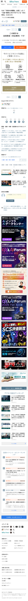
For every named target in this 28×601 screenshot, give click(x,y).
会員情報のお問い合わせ (19, 569)
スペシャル (9, 4)
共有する (24, 21)
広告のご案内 (4, 559)
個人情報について (5, 585)
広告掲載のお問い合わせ (19, 572)
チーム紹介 (4, 556)
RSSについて (17, 543)
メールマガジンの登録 (6, 541)
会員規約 (4, 548)
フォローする (24, 25)
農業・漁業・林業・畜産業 (8, 25)
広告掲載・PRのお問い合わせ (13, 517)
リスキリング (22, 4)
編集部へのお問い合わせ (7, 569)
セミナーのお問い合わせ (7, 572)
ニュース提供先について (19, 545)
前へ (9, 29)
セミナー (3, 4)
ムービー (16, 4)
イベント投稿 (4, 561)
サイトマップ (4, 545)
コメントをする (10, 200)
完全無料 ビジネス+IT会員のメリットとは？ (14, 88)
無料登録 (24, 1)
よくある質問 (4, 543)
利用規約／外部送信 (18, 541)
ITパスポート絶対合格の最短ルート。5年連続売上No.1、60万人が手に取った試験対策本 (15, 208)
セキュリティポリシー (6, 583)
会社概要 (4, 580)
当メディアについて (18, 548)
